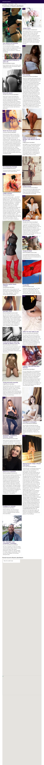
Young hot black (27, 251)
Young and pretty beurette (10, 382)
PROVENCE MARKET (6, 1)
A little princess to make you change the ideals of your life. (11, 342)
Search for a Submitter (9, 471)
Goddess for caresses (9, 506)
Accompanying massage (10, 167)
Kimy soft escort (7, 93)
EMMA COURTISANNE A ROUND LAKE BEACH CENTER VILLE (31, 139)
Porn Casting (26, 75)
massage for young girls (29, 422)
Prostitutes (4, 4)
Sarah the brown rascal (9, 130)
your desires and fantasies (10, 43)
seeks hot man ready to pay (31, 331)
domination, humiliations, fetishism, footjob (10, 436)
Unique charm (27, 28)
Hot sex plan (26, 220)
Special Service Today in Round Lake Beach (32, 464)
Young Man (26, 285)
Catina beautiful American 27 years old (11, 61)
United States (11, 4)
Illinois (16, 4)
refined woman (27, 186)
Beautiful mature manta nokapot (9, 285)
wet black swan (7, 311)
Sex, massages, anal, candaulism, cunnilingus (9, 542)
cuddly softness (7, 193)
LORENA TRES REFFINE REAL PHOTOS (31, 367)
